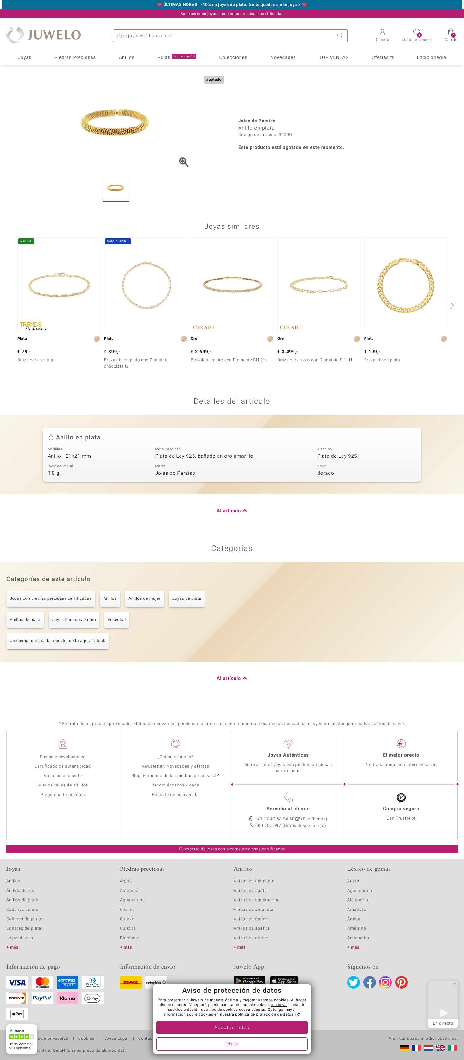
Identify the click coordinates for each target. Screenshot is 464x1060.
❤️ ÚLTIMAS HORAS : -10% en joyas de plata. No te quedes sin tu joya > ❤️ (232, 5)
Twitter (353, 982)
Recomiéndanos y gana (175, 785)
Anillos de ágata (250, 891)
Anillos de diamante (254, 881)
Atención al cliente (63, 776)
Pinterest (401, 982)
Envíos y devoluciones (63, 757)
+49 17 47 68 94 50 (274, 819)
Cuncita (128, 929)
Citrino (127, 910)
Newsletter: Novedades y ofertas (175, 766)
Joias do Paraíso (175, 473)
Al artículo (229, 511)
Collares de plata (23, 929)
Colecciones (233, 57)
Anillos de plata (25, 620)
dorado (325, 473)
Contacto (147, 1039)
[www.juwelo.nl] (428, 1048)
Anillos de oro (20, 891)
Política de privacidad (46, 1039)
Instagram (385, 982)
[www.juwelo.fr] (416, 1048)
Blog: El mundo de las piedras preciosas (172, 776)
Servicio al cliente (288, 808)
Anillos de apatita (252, 929)
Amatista (129, 891)
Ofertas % (383, 57)
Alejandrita (358, 900)
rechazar (279, 1005)
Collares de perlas (25, 919)
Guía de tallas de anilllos (62, 785)
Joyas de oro (19, 938)
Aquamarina (132, 900)
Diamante (130, 938)
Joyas (24, 57)
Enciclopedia (431, 57)
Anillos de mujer (144, 599)
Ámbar (354, 919)
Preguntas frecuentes (62, 795)
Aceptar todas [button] (232, 1027)
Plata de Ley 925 (337, 456)
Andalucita (358, 938)
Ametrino (356, 929)
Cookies (86, 1039)
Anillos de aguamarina (257, 900)
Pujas (176, 57)
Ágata (126, 881)
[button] (383, 36)
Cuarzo (127, 919)
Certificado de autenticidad (62, 766)
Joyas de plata (186, 599)
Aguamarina (359, 891)
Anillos (127, 57)
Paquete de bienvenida (175, 795)
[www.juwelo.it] (452, 1048)
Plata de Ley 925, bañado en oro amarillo (204, 456)
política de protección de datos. (264, 1014)
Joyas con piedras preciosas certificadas (51, 599)
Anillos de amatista (253, 910)
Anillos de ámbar (251, 919)
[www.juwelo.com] (440, 1048)
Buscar (341, 36)
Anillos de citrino (251, 938)
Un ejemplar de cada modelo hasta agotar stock (57, 641)
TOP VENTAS (333, 57)
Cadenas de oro (22, 910)
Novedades (283, 57)
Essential (117, 620)
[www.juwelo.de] (404, 1048)
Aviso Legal (116, 1039)
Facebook (369, 982)
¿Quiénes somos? (175, 757)
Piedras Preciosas (75, 57)
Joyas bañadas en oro (74, 620)
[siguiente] (451, 306)
